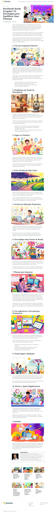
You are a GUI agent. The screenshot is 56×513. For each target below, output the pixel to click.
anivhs (6, 511)
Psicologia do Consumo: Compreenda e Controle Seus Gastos (39, 476)
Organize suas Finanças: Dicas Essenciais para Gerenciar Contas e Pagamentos (27, 492)
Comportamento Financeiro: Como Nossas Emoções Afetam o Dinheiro (28, 476)
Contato (30, 504)
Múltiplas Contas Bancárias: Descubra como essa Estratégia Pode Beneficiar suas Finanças (16, 492)
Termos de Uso (31, 505)
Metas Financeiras (29, 1)
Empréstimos (44, 1)
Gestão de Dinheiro (21, 1)
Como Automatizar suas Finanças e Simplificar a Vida (39, 491)
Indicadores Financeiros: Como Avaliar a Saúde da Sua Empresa (16, 476)
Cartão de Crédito (50, 1)
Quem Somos (31, 502)
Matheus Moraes (8, 21)
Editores (41, 504)
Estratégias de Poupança (37, 1)
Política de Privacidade (44, 502)
